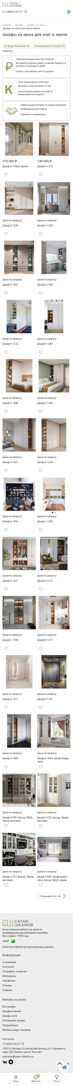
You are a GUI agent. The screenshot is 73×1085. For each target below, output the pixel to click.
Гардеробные (10, 1025)
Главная (7, 990)
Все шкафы (9, 1006)
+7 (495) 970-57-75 (13, 1044)
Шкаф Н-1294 (45, 462)
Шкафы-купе (9, 1015)
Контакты (8, 966)
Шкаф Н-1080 (10, 758)
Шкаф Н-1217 (10, 699)
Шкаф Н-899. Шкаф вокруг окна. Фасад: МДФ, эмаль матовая (52, 880)
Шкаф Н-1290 (45, 403)
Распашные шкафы (13, 1020)
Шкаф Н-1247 (10, 284)
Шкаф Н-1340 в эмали (15, 166)
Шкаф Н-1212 (45, 166)
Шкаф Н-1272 (10, 343)
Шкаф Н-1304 (10, 521)
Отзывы (7, 985)
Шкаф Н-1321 (10, 580)
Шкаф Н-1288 (10, 403)
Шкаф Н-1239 (45, 225)
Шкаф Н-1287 (45, 343)
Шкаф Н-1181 (45, 699)
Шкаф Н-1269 (45, 284)
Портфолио (8, 980)
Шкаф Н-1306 (45, 521)
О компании (9, 962)
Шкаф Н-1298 (10, 640)
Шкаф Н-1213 (45, 580)
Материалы (9, 976)
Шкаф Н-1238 (10, 225)
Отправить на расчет (14, 971)
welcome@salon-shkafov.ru (18, 1056)
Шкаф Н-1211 (45, 640)
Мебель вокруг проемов (16, 1029)
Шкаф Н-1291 (10, 462)
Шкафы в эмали (11, 1011)
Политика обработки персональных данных (28, 946)
